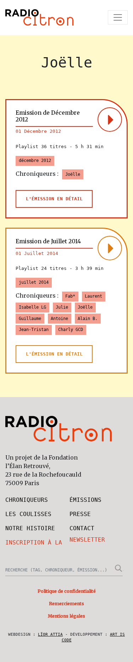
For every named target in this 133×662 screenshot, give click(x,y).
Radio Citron (39, 17)
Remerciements (66, 603)
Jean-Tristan (34, 329)
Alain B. (88, 318)
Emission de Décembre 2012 (48, 116)
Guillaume (30, 318)
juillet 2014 (34, 282)
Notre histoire (30, 528)
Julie (62, 307)
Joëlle (72, 174)
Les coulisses (28, 514)
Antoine (59, 318)
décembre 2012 (35, 160)
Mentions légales (66, 616)
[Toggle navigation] (118, 17)
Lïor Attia (50, 634)
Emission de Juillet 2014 (48, 241)
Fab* (70, 296)
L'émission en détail (54, 198)
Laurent (93, 296)
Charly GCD (70, 329)
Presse (80, 514)
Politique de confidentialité (67, 591)
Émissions (85, 499)
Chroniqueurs (26, 499)
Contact (82, 528)
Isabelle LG (32, 307)
